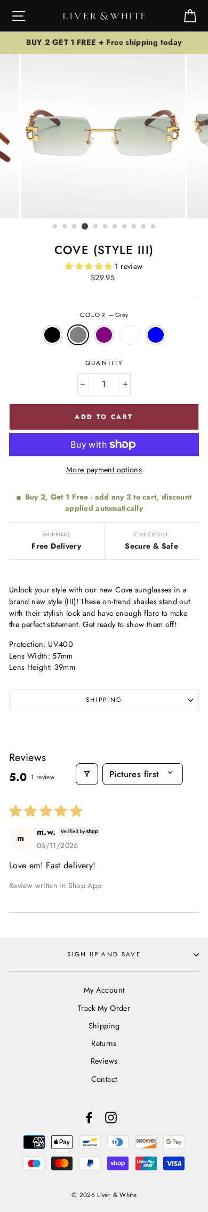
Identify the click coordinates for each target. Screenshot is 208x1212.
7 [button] (115, 226)
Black (52, 335)
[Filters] (87, 774)
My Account (104, 990)
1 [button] (55, 226)
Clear (129, 335)
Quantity (104, 363)
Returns (104, 1043)
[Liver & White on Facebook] (89, 1118)
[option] (104, 43)
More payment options (104, 469)
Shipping (104, 699)
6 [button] (105, 226)
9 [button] (134, 226)
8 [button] (124, 226)
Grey (77, 335)
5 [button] (96, 226)
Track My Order (104, 1008)
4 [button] (85, 226)
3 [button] (74, 226)
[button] (89, 266)
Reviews (104, 1061)
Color (104, 315)
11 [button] (153, 226)
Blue (155, 335)
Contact (104, 1079)
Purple (104, 335)
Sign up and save (104, 954)
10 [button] (144, 226)
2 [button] (65, 226)
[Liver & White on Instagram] (111, 1118)
